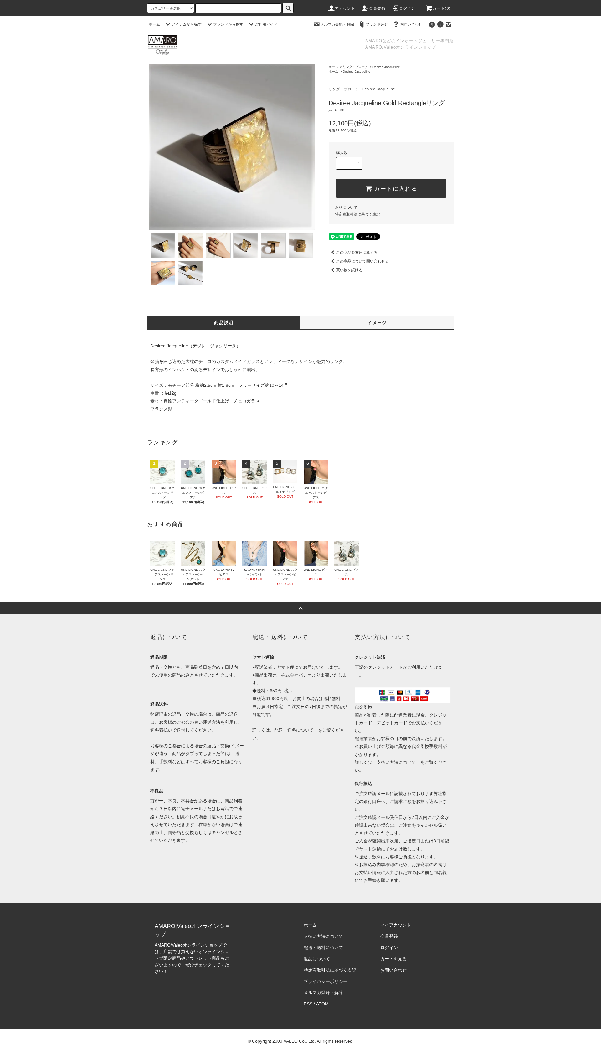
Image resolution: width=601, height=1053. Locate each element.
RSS (308, 1003)
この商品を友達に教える (357, 252)
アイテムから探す (187, 24)
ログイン (407, 8)
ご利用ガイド (266, 24)
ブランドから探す (228, 24)
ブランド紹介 (377, 24)
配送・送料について (294, 730)
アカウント (345, 8)
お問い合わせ (411, 24)
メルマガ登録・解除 (337, 24)
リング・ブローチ (355, 67)
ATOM (322, 1003)
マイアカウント (395, 925)
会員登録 (377, 8)
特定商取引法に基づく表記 (357, 214)
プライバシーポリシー (325, 981)
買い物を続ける (349, 270)
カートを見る (393, 958)
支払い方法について (396, 762)
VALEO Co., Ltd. (300, 1041)
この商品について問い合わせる (362, 261)
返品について (346, 207)
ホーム (154, 24)
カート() (442, 8)
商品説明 (224, 322)
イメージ (377, 322)
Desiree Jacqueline (386, 67)
